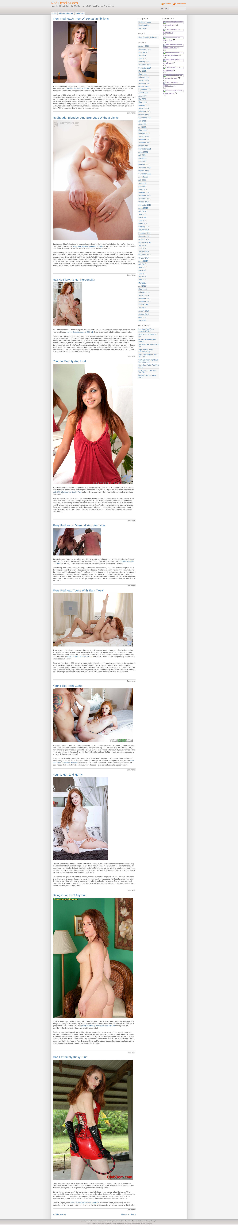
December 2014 (144, 299)
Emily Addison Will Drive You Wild (147, 371)
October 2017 (143, 258)
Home (54, 13)
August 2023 (143, 93)
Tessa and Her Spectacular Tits (148, 346)
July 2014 (142, 308)
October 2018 (143, 239)
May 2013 (142, 320)
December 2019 (144, 196)
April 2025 (142, 59)
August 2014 (143, 305)
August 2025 (143, 52)
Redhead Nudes (144, 22)
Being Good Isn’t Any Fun (69, 895)
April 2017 (142, 274)
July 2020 (142, 180)
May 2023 (142, 99)
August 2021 (143, 152)
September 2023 (144, 90)
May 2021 (142, 158)
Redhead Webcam (66, 13)
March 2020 (142, 189)
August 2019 (143, 208)
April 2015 (142, 286)
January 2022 (143, 136)
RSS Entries (135, 1223)
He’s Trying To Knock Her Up (147, 335)
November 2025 (144, 49)
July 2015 (142, 277)
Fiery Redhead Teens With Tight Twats (78, 590)
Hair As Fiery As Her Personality (74, 279)
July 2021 (142, 155)
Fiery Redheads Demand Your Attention (79, 525)
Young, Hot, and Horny (68, 774)
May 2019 (142, 217)
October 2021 (143, 146)
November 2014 (144, 302)
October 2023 (143, 87)
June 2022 (142, 124)
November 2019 (144, 199)
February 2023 (143, 105)
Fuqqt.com (80, 13)
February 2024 (143, 77)
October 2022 (143, 115)
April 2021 (142, 161)
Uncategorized (143, 25)
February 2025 (143, 62)
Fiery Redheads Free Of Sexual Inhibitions (81, 18)
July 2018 (142, 245)
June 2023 (142, 96)
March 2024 (142, 74)
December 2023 (144, 84)
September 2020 (144, 174)
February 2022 (143, 133)
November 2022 (144, 112)
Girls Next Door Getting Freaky (147, 340)
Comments (180, 4)
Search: (164, 8)
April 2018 (142, 249)
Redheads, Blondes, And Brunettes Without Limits (86, 117)
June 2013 (142, 317)
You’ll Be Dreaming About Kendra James (148, 361)
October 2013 (143, 314)
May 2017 (142, 270)
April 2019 (142, 221)
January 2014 (143, 311)
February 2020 (143, 192)
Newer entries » (128, 1214)
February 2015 (143, 292)
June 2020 (142, 183)
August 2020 (143, 177)
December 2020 (144, 168)
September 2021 (144, 149)
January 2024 (143, 80)
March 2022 (142, 130)
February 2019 (143, 227)
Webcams (142, 28)
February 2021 (143, 164)
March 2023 (142, 102)
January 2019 (143, 230)
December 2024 (144, 65)
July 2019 (142, 211)
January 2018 (143, 252)
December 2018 (144, 233)
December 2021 (144, 140)
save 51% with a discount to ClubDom (85, 1203)
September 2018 (144, 242)
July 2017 (142, 264)
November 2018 (144, 236)
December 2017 (144, 255)
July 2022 (142, 121)
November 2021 (144, 143)
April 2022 (142, 127)
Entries (167, 4)
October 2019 (143, 202)
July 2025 (142, 55)
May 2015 (142, 283)
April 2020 (142, 186)
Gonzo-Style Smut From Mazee (147, 376)
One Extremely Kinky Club (70, 1057)
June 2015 (142, 280)
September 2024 (144, 68)
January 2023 (143, 108)
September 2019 (144, 205)
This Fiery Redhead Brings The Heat (148, 356)
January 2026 (143, 46)
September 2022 (144, 118)
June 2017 (142, 267)
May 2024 (142, 71)
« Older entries (59, 1214)
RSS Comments (147, 1223)
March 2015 (142, 289)
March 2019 (142, 224)
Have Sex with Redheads (147, 37)
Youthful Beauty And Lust (69, 361)
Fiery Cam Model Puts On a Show (148, 366)
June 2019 (142, 214)
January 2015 (143, 295)
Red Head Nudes (64, 3)
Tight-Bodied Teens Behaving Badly (145, 351)
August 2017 (143, 261)
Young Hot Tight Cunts (67, 685)
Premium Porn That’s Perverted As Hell (146, 330)
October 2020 (143, 171)
